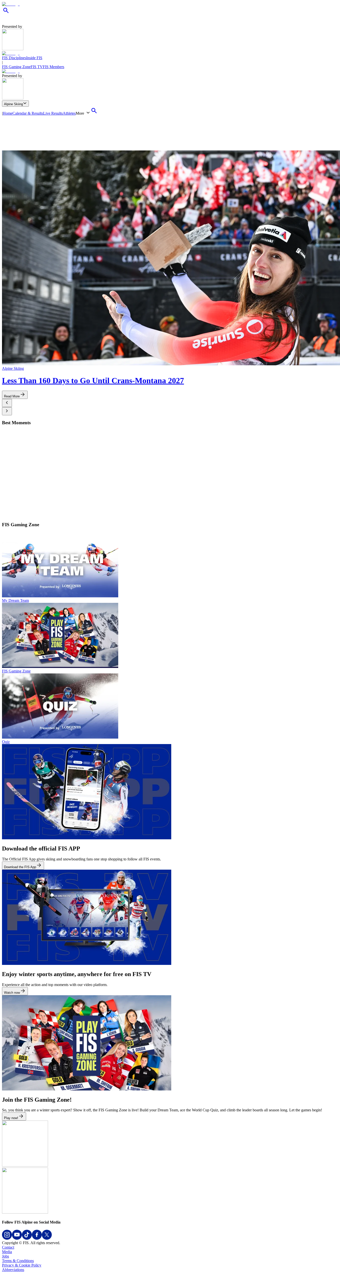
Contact (8, 1247)
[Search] (6, 13)
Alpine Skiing (13, 104)
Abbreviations (13, 1270)
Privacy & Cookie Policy (21, 1265)
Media (7, 1252)
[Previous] (7, 403)
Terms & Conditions (18, 1261)
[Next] (7, 411)
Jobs (5, 1256)
